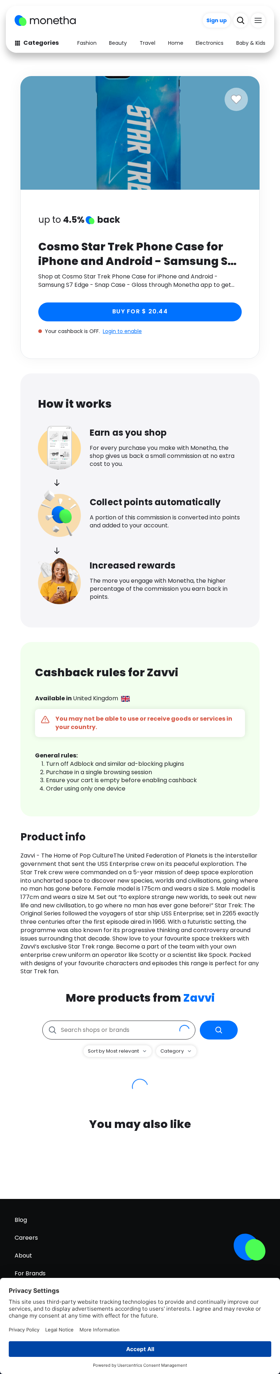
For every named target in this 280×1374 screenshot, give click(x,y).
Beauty (118, 43)
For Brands (30, 1273)
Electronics (209, 43)
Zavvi (199, 998)
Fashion (87, 43)
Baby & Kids (250, 43)
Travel (147, 43)
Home (175, 43)
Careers (26, 1238)
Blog (21, 1220)
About (23, 1255)
